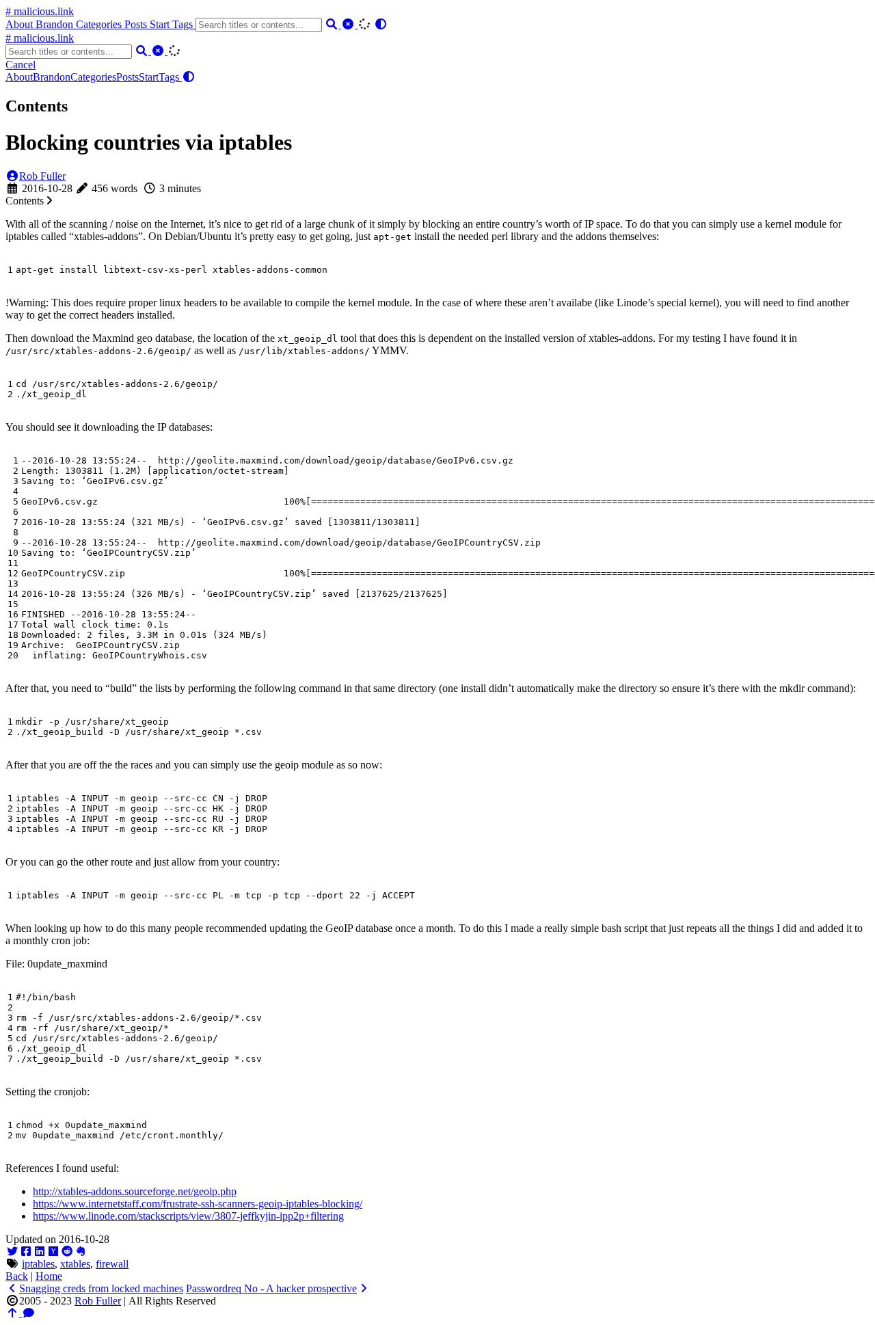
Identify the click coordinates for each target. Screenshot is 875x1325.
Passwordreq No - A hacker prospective (271, 1288)
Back (16, 1276)
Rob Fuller (42, 176)
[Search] (333, 24)
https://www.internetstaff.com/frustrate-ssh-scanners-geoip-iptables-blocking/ (197, 1203)
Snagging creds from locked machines (101, 1288)
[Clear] (349, 24)
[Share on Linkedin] (39, 1251)
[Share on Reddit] (67, 1251)
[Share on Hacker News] (53, 1251)
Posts (137, 24)
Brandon (56, 24)
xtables (75, 1264)
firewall (112, 1264)
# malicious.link (39, 11)
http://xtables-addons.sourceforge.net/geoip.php (135, 1191)
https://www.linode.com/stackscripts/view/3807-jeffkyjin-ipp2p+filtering (188, 1216)
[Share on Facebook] (26, 1251)
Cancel (20, 64)
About (20, 24)
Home (49, 1276)
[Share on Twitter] (12, 1251)
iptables (38, 1264)
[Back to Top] (13, 1313)
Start (161, 24)
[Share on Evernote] (81, 1251)
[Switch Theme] (381, 24)
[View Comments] (29, 1313)
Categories (100, 24)
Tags (184, 24)
